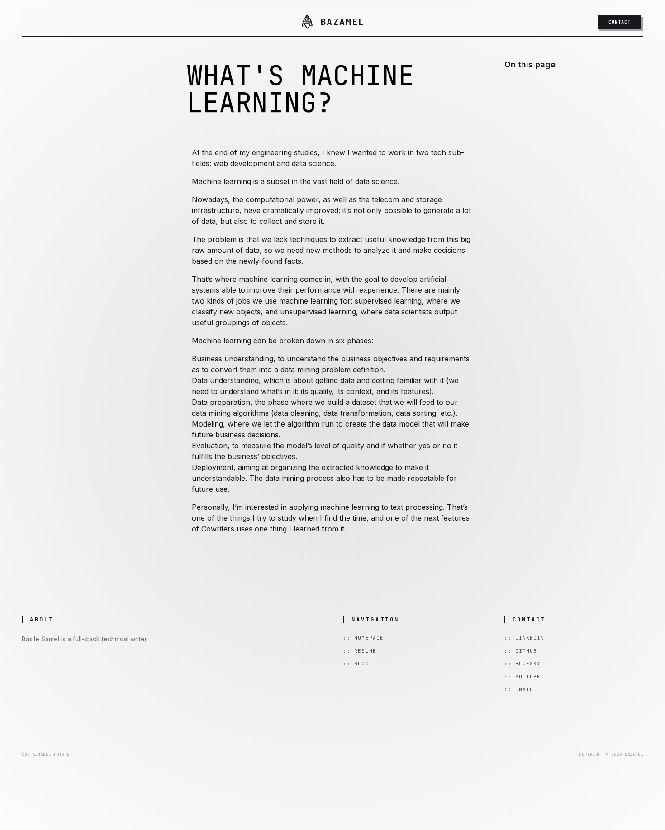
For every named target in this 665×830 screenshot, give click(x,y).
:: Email (519, 689)
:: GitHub (520, 651)
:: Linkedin (524, 638)
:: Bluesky (522, 663)
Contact (619, 22)
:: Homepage (363, 638)
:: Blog (356, 663)
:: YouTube (522, 676)
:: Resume (359, 651)
